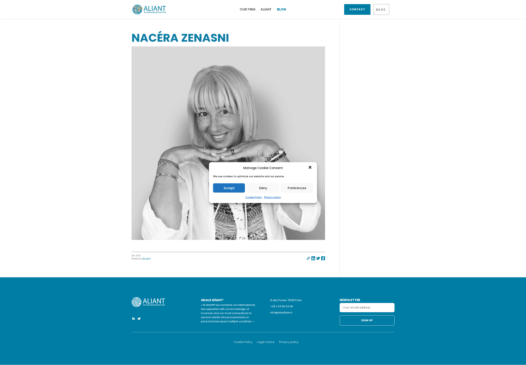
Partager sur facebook (323, 258)
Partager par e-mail (308, 258)
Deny (263, 188)
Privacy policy (272, 197)
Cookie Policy (253, 197)
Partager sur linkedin (313, 258)
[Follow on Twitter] (139, 318)
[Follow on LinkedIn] (133, 318)
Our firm (247, 9)
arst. (381, 9)
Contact (357, 9)
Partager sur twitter (318, 258)
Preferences (297, 188)
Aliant (266, 9)
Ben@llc (146, 258)
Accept (229, 188)
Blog (281, 9)
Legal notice (266, 342)
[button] (310, 167)
